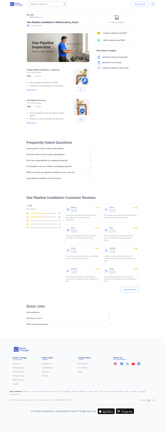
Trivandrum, (134, 391)
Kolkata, (74, 391)
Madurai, (114, 391)
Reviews (45, 372)
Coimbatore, (82, 391)
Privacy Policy (19, 376)
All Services (83, 363)
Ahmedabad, (67, 391)
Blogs (80, 372)
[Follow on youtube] (133, 363)
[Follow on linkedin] (138, 363)
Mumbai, (49, 391)
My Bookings (47, 368)
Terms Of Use (18, 372)
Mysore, (121, 391)
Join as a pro (139, 4)
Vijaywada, (142, 391)
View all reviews (129, 290)
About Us (17, 363)
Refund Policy (18, 380)
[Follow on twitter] (127, 363)
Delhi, (60, 391)
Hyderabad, (42, 391)
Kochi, (101, 391)
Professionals (18, 368)
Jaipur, (96, 391)
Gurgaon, (90, 391)
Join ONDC (82, 368)
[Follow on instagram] (115, 364)
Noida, (127, 391)
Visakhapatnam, (15, 394)
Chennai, (34, 391)
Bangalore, (26, 391)
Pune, (55, 391)
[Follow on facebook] (121, 363)
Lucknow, (107, 391)
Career (15, 384)
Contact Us (47, 363)
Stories (45, 376)
